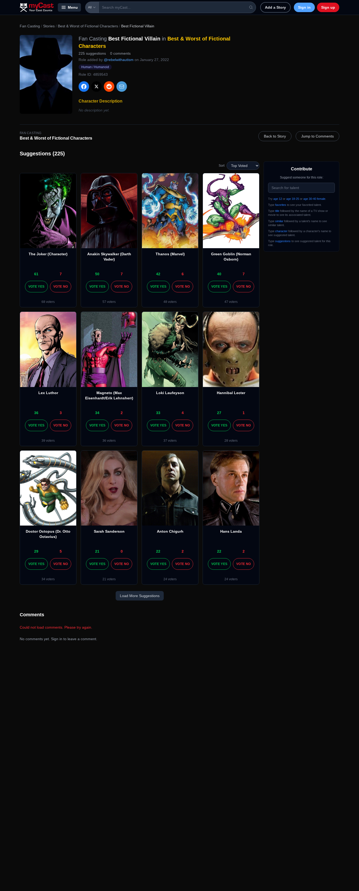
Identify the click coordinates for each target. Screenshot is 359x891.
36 (36, 413)
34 (97, 413)
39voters (48, 440)
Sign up (328, 7)
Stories (49, 26)
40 (219, 274)
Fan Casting (30, 26)
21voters (109, 579)
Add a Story (275, 7)
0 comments (120, 53)
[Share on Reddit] (109, 86)
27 (219, 413)
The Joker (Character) (48, 254)
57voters (109, 302)
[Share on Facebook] (84, 86)
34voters (48, 579)
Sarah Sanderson (109, 531)
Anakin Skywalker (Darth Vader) (109, 256)
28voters (231, 440)
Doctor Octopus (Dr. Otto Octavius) (48, 534)
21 (97, 551)
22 (158, 551)
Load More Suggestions (140, 596)
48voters (170, 302)
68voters (48, 302)
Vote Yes (36, 286)
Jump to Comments (317, 136)
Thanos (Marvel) (170, 254)
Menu (73, 7)
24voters (170, 579)
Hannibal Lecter (231, 393)
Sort (221, 165)
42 (158, 274)
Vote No (60, 286)
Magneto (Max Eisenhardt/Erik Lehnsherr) (109, 395)
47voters (231, 302)
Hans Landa (231, 531)
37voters (170, 440)
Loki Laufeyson (170, 393)
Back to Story (275, 136)
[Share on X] (96, 86)
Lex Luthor (48, 393)
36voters (109, 440)
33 (158, 413)
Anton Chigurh (170, 531)
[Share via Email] (121, 86)
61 (36, 274)
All (90, 7)
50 (97, 274)
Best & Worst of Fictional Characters (88, 26)
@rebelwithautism (119, 60)
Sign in (304, 7)
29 (36, 551)
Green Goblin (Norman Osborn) (231, 256)
